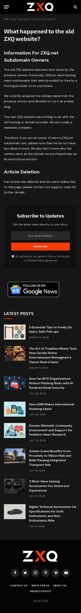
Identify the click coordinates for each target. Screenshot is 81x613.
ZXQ (6, 19)
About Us (59, 585)
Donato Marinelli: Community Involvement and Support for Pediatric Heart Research (51, 430)
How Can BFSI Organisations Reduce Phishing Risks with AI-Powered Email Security (51, 383)
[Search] (75, 7)
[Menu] (6, 7)
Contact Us (19, 585)
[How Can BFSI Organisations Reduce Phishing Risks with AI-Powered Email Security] (15, 383)
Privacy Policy (36, 260)
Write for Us (40, 585)
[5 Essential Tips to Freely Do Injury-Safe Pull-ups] (15, 332)
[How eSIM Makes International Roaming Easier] (15, 409)
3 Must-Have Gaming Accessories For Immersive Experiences (49, 485)
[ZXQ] (41, 7)
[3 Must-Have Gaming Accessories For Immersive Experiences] (15, 486)
